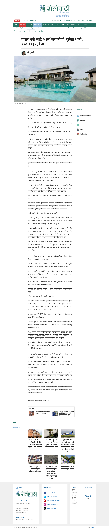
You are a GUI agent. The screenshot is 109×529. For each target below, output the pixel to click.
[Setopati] (26, 494)
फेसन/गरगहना (17, 31)
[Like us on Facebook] (52, 20)
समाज (57, 25)
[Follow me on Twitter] (26, 54)
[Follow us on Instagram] (58, 20)
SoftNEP (93, 527)
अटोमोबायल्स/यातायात (56, 28)
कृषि (24, 31)
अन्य (36, 31)
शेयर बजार (74, 495)
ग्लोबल (78, 25)
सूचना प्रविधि (83, 28)
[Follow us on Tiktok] (60, 20)
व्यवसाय (64, 28)
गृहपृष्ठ (73, 490)
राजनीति (30, 25)
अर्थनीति (16, 28)
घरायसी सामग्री (30, 31)
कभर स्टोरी (22, 25)
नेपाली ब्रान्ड (46, 25)
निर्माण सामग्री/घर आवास (73, 28)
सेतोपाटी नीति (75, 503)
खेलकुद (73, 25)
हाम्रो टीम (87, 498)
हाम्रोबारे (73, 501)
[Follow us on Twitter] (55, 20)
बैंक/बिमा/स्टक (23, 28)
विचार (52, 25)
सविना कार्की (30, 52)
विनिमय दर (74, 493)
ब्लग (67, 25)
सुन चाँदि (74, 498)
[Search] (94, 25)
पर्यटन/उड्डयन (31, 28)
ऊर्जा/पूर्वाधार (39, 28)
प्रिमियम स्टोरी (86, 25)
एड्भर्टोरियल (41, 31)
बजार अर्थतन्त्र (37, 25)
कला (63, 25)
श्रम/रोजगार (46, 28)
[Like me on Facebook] (24, 55)
